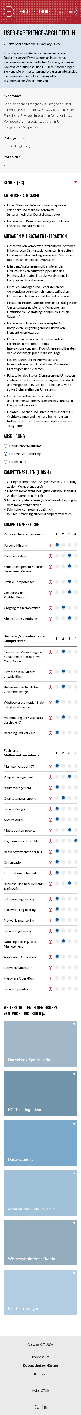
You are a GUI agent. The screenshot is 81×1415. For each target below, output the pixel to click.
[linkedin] (44, 1407)
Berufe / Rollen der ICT (38, 11)
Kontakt (40, 1374)
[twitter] (37, 1407)
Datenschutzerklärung (40, 1365)
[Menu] (9, 11)
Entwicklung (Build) (17, 146)
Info (50, 545)
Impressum (40, 1357)
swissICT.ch (40, 1390)
